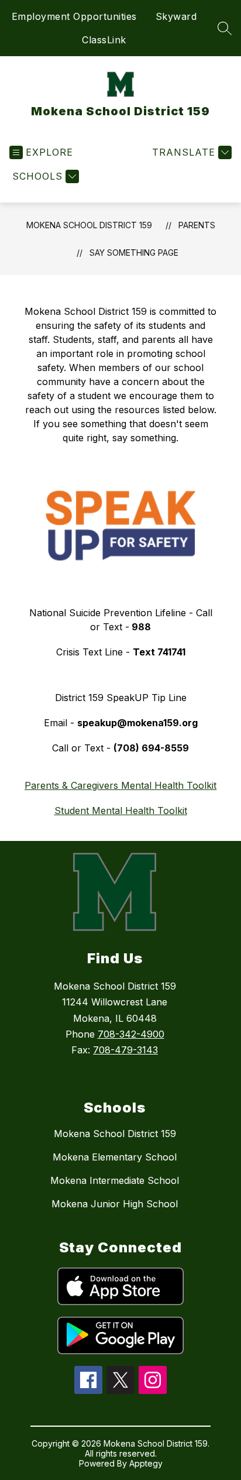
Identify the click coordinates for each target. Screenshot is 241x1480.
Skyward (176, 16)
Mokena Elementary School (115, 1157)
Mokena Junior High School (114, 1204)
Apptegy (146, 1463)
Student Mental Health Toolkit (120, 810)
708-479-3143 (125, 1050)
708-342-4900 (131, 1034)
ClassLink (104, 40)
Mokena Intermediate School (114, 1180)
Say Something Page (133, 252)
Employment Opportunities (74, 16)
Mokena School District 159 (89, 225)
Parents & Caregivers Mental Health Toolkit (120, 785)
